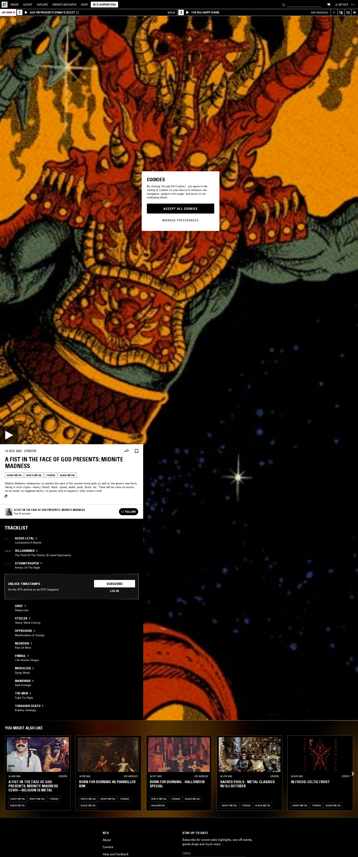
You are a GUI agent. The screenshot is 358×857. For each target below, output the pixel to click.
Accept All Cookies (180, 208)
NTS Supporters (104, 4)
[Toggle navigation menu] (353, 4)
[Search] (283, 4)
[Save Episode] (137, 451)
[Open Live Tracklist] (347, 12)
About (107, 840)
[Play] (9, 435)
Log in (114, 591)
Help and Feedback (115, 854)
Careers (108, 847)
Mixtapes (64, 4)
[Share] (127, 451)
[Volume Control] (354, 12)
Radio (15, 4)
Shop (84, 4)
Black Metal (67, 475)
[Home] (4, 4)
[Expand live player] (334, 12)
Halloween (157, 805)
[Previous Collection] (350, 768)
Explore (42, 4)
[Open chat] (328, 4)
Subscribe (114, 584)
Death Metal (33, 475)
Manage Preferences (180, 220)
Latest (27, 4)
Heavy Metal (14, 475)
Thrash (50, 475)
